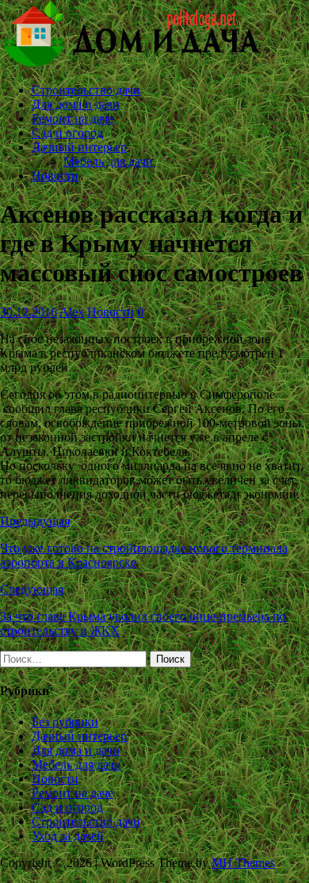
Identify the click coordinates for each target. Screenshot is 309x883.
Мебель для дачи (108, 161)
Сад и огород (67, 133)
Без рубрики (65, 721)
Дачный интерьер (79, 147)
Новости (55, 175)
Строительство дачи (86, 90)
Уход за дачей (68, 836)
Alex (71, 312)
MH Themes (243, 863)
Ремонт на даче (72, 118)
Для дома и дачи (76, 104)
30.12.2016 (28, 312)
